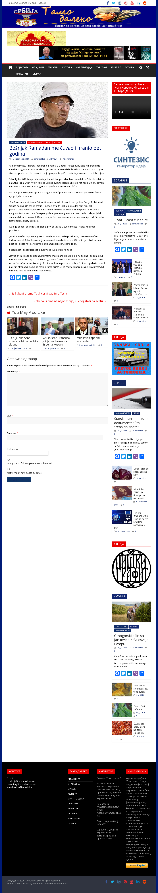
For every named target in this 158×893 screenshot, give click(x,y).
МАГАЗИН (53, 67)
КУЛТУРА (67, 67)
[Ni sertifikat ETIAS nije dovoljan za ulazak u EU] (122, 487)
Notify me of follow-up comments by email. (29, 463)
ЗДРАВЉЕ (115, 67)
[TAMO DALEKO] (10, 67)
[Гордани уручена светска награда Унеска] (122, 260)
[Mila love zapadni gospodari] (91, 319)
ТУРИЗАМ (101, 67)
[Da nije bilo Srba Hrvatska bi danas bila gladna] (23, 319)
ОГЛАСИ (37, 73)
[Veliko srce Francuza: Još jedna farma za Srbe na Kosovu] (57, 319)
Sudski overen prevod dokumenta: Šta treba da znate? (131, 422)
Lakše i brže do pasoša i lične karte (141, 471)
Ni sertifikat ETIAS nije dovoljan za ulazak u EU (139, 494)
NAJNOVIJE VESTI (18, 142)
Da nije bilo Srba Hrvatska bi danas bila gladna (23, 341)
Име (10, 415)
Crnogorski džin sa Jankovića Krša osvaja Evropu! (131, 639)
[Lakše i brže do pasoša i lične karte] (122, 467)
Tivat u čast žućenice (131, 220)
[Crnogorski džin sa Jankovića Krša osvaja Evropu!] (131, 603)
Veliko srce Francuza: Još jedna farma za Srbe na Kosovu (56, 341)
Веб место (13, 448)
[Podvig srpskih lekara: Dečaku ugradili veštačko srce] (122, 283)
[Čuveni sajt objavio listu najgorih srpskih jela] (122, 722)
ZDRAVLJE (120, 214)
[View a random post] (147, 67)
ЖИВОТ (57, 142)
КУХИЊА (129, 67)
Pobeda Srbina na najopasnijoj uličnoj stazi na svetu (70, 301)
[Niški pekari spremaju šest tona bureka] (122, 684)
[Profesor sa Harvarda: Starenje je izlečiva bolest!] (122, 307)
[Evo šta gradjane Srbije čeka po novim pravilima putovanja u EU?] (122, 511)
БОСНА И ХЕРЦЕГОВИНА (39, 142)
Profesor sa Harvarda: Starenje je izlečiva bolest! (140, 313)
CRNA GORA (121, 626)
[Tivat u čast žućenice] (131, 187)
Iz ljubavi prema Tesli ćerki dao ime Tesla (37, 293)
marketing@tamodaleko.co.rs (21, 784)
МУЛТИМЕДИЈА (84, 67)
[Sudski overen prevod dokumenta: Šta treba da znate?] (131, 389)
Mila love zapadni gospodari (88, 339)
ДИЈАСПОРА (22, 67)
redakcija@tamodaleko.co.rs (21, 781)
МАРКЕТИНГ (22, 73)
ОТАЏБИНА (38, 67)
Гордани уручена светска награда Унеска (137, 267)
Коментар (13, 371)
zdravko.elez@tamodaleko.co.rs (23, 787)
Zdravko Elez (39, 159)
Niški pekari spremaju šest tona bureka (140, 688)
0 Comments (68, 159)
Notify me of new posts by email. (24, 472)
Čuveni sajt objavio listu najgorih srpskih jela (139, 728)
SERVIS (136, 413)
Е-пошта (12, 433)
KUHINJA (119, 211)
